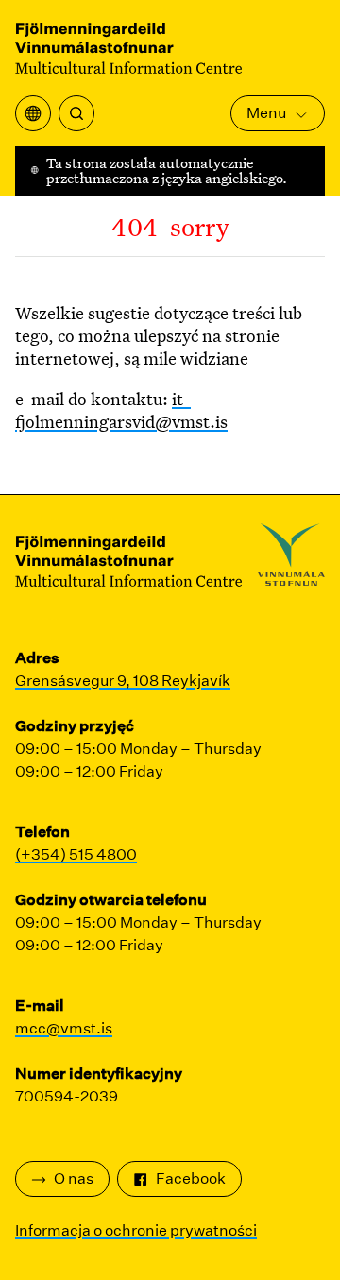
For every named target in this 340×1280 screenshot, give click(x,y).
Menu (266, 113)
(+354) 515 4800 (76, 854)
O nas (74, 1178)
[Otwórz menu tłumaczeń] (33, 113)
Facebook (191, 1178)
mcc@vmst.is (63, 1028)
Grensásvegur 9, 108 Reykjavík (122, 681)
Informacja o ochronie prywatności (136, 1230)
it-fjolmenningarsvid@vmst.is (121, 410)
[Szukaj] (76, 113)
